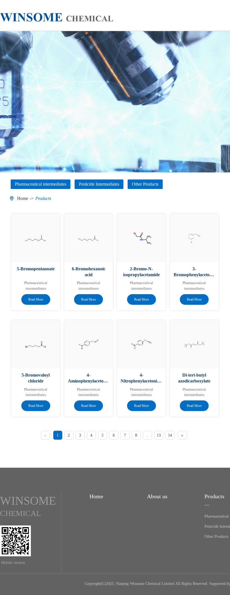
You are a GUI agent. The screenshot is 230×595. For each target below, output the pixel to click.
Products (43, 198)
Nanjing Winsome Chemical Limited (145, 584)
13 (159, 435)
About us (157, 496)
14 (170, 435)
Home (22, 198)
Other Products (216, 536)
